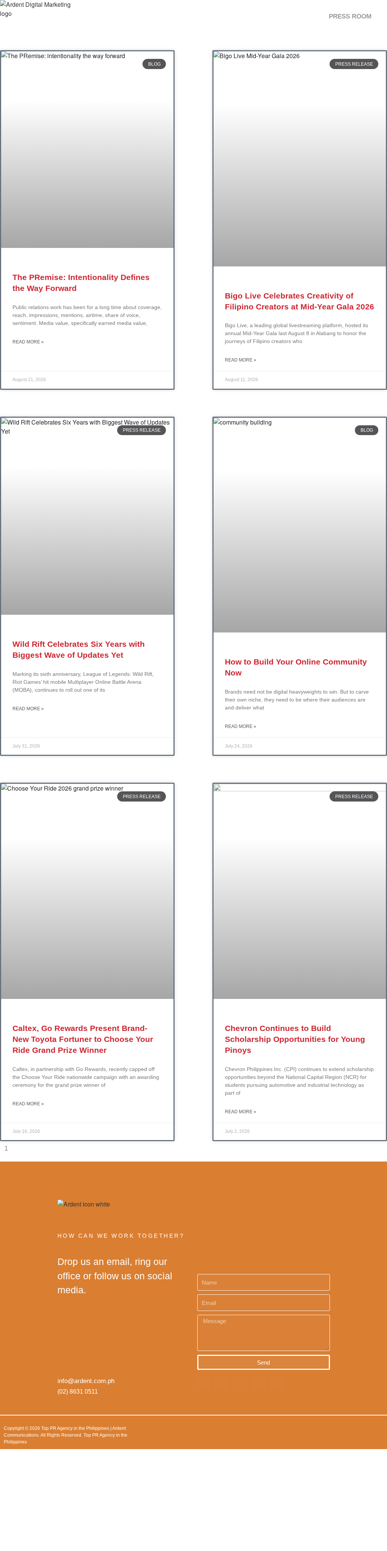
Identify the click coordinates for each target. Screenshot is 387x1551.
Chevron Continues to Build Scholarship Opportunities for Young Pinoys (295, 1039)
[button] (378, 16)
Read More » (28, 342)
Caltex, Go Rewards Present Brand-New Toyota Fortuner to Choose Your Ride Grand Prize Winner (82, 1039)
